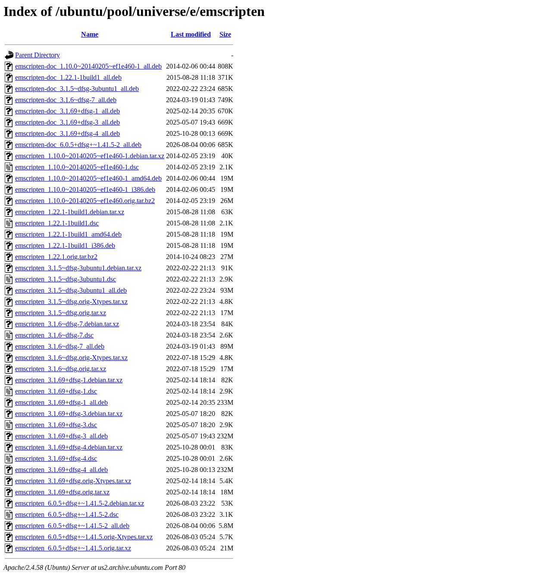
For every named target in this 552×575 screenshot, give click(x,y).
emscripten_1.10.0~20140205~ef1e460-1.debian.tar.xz (89, 155)
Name (89, 34)
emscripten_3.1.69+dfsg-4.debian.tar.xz (68, 447)
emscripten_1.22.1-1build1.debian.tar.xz (69, 212)
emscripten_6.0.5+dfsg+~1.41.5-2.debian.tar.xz (79, 503)
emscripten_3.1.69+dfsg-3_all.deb (61, 436)
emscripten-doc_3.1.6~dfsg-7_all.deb (65, 99)
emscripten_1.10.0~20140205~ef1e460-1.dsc (77, 167)
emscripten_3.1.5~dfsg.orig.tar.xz (60, 312)
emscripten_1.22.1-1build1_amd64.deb (68, 234)
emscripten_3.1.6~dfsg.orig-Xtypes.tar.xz (71, 357)
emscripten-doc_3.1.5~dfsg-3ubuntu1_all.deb (77, 88)
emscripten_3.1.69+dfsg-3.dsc (56, 424)
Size (225, 34)
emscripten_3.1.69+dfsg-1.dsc (56, 391)
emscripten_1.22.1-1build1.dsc (57, 223)
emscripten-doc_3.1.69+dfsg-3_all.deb (67, 122)
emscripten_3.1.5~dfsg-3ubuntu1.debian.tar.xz (78, 268)
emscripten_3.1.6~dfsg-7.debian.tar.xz (67, 324)
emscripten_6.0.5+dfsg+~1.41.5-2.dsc (67, 514)
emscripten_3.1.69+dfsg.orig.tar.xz (62, 492)
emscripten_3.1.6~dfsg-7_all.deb (59, 346)
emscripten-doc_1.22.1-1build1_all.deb (68, 77)
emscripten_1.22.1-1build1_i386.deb (65, 245)
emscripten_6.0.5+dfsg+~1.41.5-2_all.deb (72, 525)
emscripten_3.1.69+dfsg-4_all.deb (61, 469)
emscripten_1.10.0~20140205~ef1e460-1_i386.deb (85, 189)
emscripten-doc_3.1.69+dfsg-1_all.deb (67, 111)
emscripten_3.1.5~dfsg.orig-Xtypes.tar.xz (71, 301)
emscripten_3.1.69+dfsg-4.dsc (56, 458)
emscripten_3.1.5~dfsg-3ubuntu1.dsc (65, 279)
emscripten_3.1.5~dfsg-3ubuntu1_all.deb (71, 290)
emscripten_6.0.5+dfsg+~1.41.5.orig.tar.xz (73, 548)
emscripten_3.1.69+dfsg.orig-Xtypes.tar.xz (73, 480)
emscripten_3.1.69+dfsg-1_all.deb (61, 402)
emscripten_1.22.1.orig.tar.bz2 (56, 256)
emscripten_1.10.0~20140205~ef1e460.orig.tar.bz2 (85, 200)
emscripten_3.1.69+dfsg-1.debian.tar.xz (68, 380)
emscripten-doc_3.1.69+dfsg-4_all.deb (67, 133)
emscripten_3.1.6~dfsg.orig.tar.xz (60, 368)
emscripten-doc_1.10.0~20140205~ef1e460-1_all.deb (88, 66)
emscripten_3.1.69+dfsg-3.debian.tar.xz (68, 413)
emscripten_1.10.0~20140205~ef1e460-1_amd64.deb (88, 178)
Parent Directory (37, 55)
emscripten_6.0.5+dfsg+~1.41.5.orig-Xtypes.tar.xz (84, 537)
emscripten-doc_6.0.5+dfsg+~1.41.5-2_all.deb (78, 144)
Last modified (191, 34)
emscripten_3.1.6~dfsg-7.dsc (54, 335)
